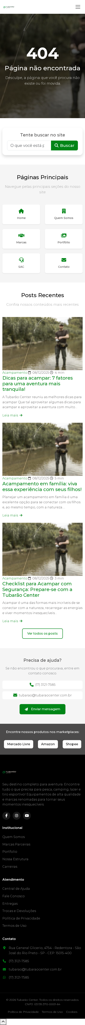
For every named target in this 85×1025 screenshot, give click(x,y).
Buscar (67, 145)
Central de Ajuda (16, 889)
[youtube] (27, 816)
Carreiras (9, 866)
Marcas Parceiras (16, 844)
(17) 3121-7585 (45, 685)
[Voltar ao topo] (3, 1022)
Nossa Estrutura (15, 859)
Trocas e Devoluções (19, 911)
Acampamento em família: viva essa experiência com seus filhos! (42, 486)
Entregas (10, 903)
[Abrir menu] (78, 7)
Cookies (71, 1012)
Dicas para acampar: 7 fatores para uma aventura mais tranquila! (37, 383)
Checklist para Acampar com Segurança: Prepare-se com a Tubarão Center (37, 589)
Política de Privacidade (21, 918)
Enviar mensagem (45, 709)
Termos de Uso (14, 926)
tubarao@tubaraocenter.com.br (45, 695)
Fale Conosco (13, 896)
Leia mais (10, 415)
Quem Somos (13, 837)
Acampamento (15, 372)
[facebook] (6, 816)
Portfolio (9, 852)
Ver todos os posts (42, 633)
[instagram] (17, 816)
